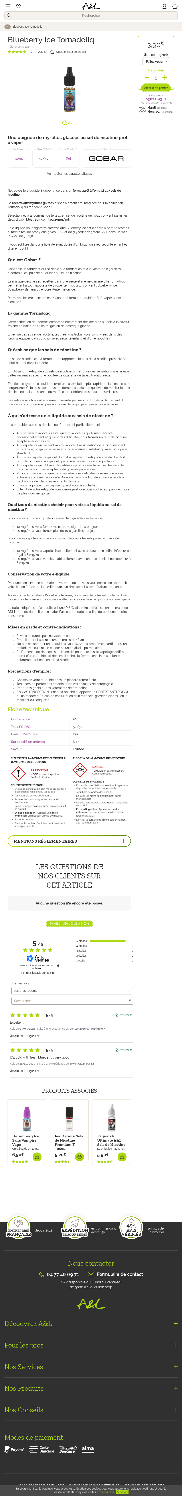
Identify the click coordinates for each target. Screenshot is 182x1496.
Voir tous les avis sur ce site (38, 972)
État (11, 1196)
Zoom (71, 123)
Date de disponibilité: (24, 1169)
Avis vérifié (126, 1015)
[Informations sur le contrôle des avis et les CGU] (58, 965)
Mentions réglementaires (45, 841)
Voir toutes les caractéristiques (69, 173)
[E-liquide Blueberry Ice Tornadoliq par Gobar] (69, 86)
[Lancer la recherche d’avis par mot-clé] (130, 1001)
